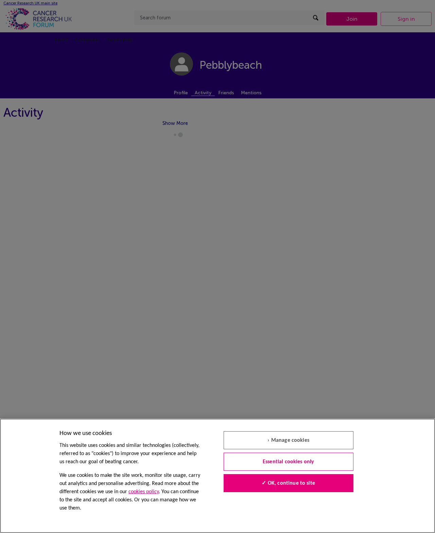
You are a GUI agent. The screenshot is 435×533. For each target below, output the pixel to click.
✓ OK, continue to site (288, 483)
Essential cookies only (288, 462)
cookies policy (143, 492)
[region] (217, 476)
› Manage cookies (288, 440)
